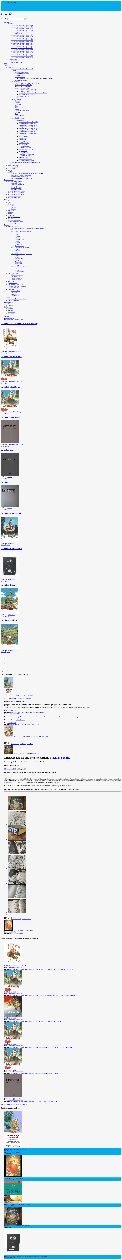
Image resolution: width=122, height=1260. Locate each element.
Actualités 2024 (12, 932)
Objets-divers (11, 543)
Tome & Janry (19, 262)
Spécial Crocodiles (24, 143)
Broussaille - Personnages (22, 110)
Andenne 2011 (15, 291)
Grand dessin (11, 312)
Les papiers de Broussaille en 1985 (28, 131)
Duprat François (19, 239)
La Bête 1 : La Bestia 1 (10, 1018)
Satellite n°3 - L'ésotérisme (22, 86)
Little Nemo (11, 168)
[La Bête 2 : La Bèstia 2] (10, 380)
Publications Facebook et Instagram (21, 175)
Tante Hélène (19, 107)
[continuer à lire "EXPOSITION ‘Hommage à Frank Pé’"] (9, 695)
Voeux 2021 (18, 33)
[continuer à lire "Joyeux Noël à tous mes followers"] (9, 930)
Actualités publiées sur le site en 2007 (22, 54)
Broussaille (11, 67)
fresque (17, 744)
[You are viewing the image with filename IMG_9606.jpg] (17, 839)
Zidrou (6, 769)
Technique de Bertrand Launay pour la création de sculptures (28, 228)
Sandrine (17, 112)
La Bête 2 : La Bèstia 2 (11, 356)
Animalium (11, 201)
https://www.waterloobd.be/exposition (20, 698)
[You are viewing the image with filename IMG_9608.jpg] (17, 868)
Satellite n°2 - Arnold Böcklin (23, 85)
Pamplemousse (23, 138)
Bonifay (13, 207)
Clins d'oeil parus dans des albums (21, 231)
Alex (16, 114)
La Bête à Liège (8, 585)
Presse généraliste (16, 183)
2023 (9, 742)
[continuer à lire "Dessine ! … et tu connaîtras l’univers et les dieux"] (13, 1202)
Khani (36, 1101)
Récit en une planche (21, 120)
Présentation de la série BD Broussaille (22, 69)
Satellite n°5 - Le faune (21, 98)
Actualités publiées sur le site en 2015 (22, 41)
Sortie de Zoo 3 (15, 167)
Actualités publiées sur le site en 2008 (22, 52)
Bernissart (14, 292)
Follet (16, 252)
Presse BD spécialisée (17, 184)
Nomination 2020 (16, 188)
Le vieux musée (23, 136)
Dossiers (6, 225)
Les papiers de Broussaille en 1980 (28, 125)
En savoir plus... (5, 353)
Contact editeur (15, 61)
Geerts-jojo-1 (18, 244)
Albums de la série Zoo (14, 165)
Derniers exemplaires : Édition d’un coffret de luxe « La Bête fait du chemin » (26, 1256)
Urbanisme (11, 289)
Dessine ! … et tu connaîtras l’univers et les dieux (18, 1204)
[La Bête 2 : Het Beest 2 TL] (10, 443)
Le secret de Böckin (24, 155)
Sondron (17, 260)
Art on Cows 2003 (13, 273)
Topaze (13, 209)
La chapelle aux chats (25, 147)
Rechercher (4, 19)
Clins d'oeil (11, 230)
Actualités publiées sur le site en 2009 (22, 51)
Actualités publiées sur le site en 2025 (22, 25)
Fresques (10, 308)
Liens (9, 202)
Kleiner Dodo (12, 304)
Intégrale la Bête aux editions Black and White (27, 753)
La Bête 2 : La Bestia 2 (11, 387)
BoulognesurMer (28, 744)
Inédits (10, 213)
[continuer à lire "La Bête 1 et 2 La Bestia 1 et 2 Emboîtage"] (13, 964)
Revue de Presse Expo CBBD (16, 191)
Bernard (17, 101)
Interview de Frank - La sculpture (17, 299)
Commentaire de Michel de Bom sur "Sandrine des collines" (36, 78)
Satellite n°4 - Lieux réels (22, 88)
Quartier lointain (12, 283)
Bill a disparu (22, 139)
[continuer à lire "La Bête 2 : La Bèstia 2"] (13, 1042)
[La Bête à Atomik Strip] (10, 541)
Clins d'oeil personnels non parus (20, 267)
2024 (18, 933)
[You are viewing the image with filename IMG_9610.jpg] (17, 898)
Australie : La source (24, 96)
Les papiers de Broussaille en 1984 (28, 130)
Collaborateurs (12, 204)
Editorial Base (42, 1047)
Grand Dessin (15, 287)
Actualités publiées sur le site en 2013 (22, 43)
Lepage (17, 270)
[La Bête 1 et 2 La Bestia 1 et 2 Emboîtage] (10, 349)
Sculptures (7, 297)
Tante (16, 106)
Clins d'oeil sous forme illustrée (20, 247)
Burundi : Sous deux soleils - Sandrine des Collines (33, 93)
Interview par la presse (14, 196)
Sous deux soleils (20, 77)
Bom (12, 205)
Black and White (60, 757)
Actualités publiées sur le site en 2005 (22, 57)
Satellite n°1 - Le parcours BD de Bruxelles (27, 83)
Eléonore (17, 102)
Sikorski (17, 236)
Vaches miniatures (16, 278)
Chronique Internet (16, 189)
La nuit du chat (19, 75)
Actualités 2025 (12, 917)
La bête (19, 919)
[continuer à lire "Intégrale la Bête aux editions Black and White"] (9, 753)
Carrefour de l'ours (24, 152)
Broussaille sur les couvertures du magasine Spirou (25, 162)
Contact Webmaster (16, 62)
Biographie (11, 212)
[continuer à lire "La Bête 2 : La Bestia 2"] (13, 990)
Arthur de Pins (19, 258)
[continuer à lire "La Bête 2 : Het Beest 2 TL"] (13, 1096)
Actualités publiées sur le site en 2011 (22, 48)
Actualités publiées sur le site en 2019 (22, 35)
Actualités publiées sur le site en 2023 (22, 30)
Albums (13, 70)
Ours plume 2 (12, 305)
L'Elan (10, 164)
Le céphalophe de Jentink (26, 149)
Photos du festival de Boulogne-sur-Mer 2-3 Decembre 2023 (31, 736)
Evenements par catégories (15, 221)
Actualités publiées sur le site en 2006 (22, 56)
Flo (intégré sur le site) (14, 217)
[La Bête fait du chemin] (10, 578)
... (4, 664)
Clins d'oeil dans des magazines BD (21, 254)
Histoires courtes (19, 135)
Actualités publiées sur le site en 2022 (22, 28)
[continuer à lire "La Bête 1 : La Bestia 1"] (13, 1016)
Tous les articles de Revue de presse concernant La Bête (27, 173)
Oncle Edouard (19, 115)
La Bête (10, 172)
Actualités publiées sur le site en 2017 (22, 38)
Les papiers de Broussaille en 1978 (28, 122)
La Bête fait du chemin (11, 548)
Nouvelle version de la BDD (12, 713)
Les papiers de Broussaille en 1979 (28, 123)
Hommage (41, 712)
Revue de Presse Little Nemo (16, 194)
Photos (13, 744)
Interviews (11, 210)
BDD (5, 64)
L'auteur (6, 199)
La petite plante (23, 151)
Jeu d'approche (23, 144)
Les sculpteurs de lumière (22, 73)
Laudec (17, 257)
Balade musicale (23, 141)
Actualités (10, 23)
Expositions (14, 223)
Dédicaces (11, 215)
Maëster (17, 250)
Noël (21, 933)
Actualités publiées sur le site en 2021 (22, 32)
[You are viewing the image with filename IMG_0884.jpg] (17, 824)
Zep (16, 268)
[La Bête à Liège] (10, 613)
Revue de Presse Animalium (16, 192)
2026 (19, 712)
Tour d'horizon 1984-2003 (15, 284)
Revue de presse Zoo (14, 197)
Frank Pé (18, 769)
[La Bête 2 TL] (10, 475)
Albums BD (7, 65)
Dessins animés (8, 302)
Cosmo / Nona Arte (43, 969)
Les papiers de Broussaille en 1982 (28, 127)
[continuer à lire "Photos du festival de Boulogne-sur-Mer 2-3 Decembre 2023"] (9, 736)
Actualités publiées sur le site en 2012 (22, 46)
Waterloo (23, 712)
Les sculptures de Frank (14, 300)
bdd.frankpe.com (20, 720)
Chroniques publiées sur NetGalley (21, 176)
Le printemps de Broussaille (26, 160)
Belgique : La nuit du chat (26, 91)
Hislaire (17, 241)
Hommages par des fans (14, 226)
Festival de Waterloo (32, 712)
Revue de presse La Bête (15, 181)
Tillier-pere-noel (19, 246)
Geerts (17, 255)
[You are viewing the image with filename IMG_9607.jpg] (17, 854)
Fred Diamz (18, 263)
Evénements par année (14, 220)
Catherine (17, 109)
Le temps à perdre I (24, 146)
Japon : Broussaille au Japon (27, 94)
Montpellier (14, 294)
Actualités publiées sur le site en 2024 (22, 27)
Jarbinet (17, 249)
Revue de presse (8, 180)
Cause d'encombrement (25, 159)
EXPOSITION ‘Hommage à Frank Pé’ (25, 695)
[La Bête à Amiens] (10, 648)
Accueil (6, 22)
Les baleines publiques (21, 72)
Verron (17, 234)
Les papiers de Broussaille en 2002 (28, 133)
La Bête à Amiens (9, 620)
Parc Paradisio (15, 295)
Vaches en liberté (16, 279)
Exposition (14, 712)
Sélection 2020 (15, 186)
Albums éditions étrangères (15, 351)
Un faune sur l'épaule (21, 80)
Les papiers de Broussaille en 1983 (28, 128)
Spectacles (11, 310)
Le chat (17, 117)
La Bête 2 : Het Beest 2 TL (13, 417)
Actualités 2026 (12, 710)
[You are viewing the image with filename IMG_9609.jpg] (17, 883)
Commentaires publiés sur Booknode (21, 178)
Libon (16, 238)
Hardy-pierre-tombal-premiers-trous (25, 233)
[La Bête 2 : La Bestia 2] (10, 410)
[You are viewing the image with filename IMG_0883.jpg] (17, 810)
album (13, 969)
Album (17, 969)
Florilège (10, 218)
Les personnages (16, 99)
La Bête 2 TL (7, 450)
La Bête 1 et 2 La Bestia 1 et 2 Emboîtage (19, 323)
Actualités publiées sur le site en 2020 (22, 36)
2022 (36, 1021)
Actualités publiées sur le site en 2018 (22, 40)
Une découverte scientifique (26, 154)
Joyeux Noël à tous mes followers (23, 930)
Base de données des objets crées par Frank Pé (14, 1104)
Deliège (17, 265)
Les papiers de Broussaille (18, 118)
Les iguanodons (23, 157)
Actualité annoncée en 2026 (31, 724)
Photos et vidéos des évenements (17, 286)
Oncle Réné (18, 104)
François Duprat (19, 271)
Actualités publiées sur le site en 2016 (22, 44)
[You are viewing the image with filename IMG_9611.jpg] (17, 912)
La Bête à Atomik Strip (11, 513)
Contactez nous (12, 59)
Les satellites (15, 81)
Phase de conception (17, 275)
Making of (11, 281)
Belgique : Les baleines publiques (28, 89)
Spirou (10, 170)
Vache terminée (15, 276)
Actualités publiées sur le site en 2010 (22, 49)
